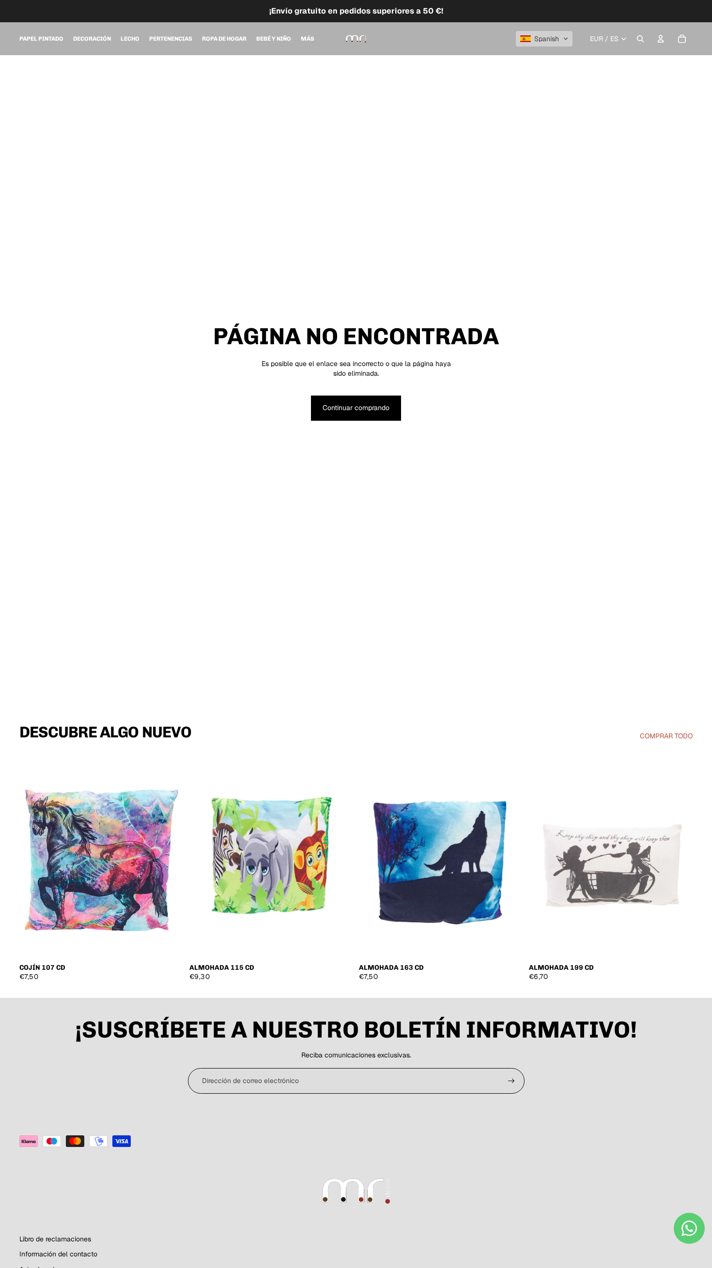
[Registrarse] (511, 1081)
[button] (544, 38)
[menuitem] (41, 38)
